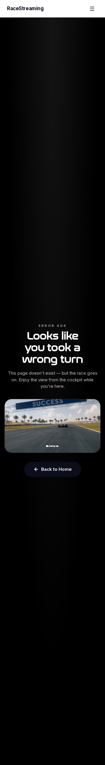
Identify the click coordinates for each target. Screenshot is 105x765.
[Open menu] (92, 9)
